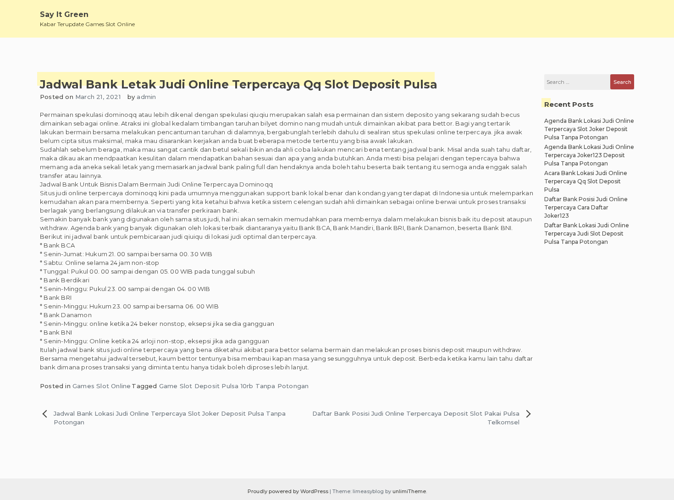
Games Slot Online (101, 386)
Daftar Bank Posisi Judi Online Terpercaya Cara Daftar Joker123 (586, 207)
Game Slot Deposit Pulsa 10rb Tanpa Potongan (234, 386)
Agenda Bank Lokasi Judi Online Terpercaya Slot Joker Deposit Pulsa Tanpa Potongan (589, 129)
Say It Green (64, 14)
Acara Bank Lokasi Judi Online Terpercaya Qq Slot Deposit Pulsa (585, 181)
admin (146, 96)
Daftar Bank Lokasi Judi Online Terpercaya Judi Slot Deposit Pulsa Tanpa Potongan (586, 233)
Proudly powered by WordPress (289, 491)
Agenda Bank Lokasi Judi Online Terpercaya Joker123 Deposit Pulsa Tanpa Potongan (589, 155)
